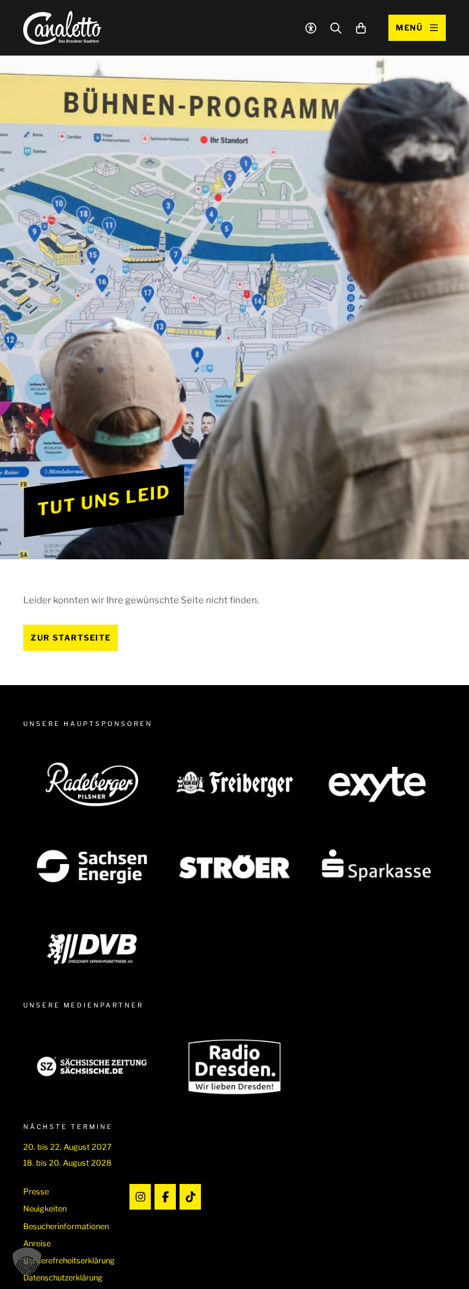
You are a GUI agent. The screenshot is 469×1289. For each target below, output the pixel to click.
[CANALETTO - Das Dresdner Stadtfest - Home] (62, 28)
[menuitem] (69, 1191)
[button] (27, 1262)
